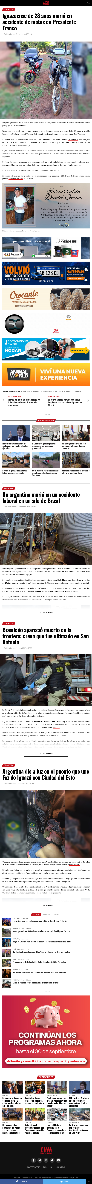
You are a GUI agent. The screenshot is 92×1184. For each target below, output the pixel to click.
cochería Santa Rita (16, 178)
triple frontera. (74, 864)
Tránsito (77, 391)
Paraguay (36, 391)
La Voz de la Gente (33, 1167)
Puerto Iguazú (73, 139)
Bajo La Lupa (47, 1167)
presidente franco (49, 391)
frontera (26, 391)
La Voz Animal (60, 1167)
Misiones (56, 727)
